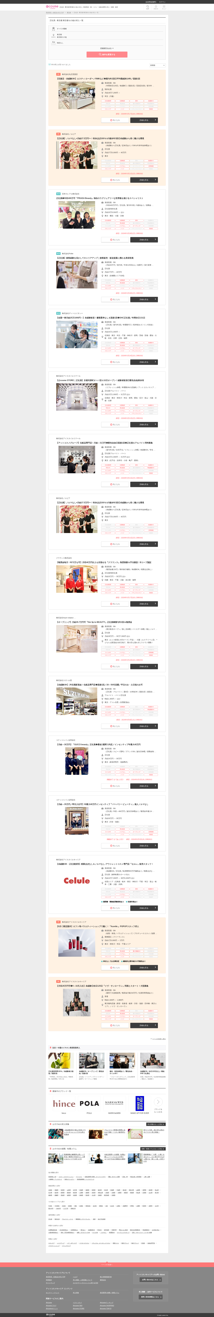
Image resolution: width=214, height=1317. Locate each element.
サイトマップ (50, 1283)
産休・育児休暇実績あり (67, 1232)
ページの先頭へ (107, 1265)
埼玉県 (106, 1190)
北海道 (50, 1190)
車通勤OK (112, 1232)
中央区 (50, 1206)
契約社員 (57, 1219)
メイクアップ (61, 1243)
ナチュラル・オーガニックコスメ (101, 1243)
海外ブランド (135, 1243)
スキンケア (51, 1243)
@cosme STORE (78, 1308)
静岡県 (63, 1192)
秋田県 (63, 1190)
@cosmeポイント (52, 1308)
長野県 (144, 1190)
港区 (75, 1206)
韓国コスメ (116, 1243)
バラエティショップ (54, 1245)
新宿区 (70, 1206)
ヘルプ (75, 1277)
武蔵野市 (125, 1206)
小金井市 (58, 1208)
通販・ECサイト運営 (114, 1176)
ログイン (162, 2)
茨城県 (112, 1190)
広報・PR (125, 1176)
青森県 (56, 1190)
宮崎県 (100, 1195)
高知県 (63, 1195)
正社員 (50, 1219)
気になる (116, 120)
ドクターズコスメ (84, 1243)
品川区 (95, 1206)
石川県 (50, 1192)
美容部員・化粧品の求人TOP (55, 1277)
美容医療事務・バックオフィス (85, 1179)
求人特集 (76, 1293)
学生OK (99, 1230)
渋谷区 (64, 1206)
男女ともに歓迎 (123, 1230)
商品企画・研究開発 (135, 1176)
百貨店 (143, 1243)
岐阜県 (75, 1192)
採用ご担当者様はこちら (150, 1297)
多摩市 (150, 1206)
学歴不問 (114, 1230)
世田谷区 (88, 1206)
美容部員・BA (52, 1176)
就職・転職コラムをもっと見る (152, 1149)
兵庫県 (119, 1192)
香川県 (157, 1192)
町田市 (144, 1206)
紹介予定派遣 (101, 1219)
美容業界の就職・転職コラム (109, 1293)
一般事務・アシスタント (55, 1179)
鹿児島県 (106, 1195)
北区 (106, 1206)
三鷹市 (138, 1206)
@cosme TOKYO (105, 1308)
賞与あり (83, 1230)
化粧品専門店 (151, 1243)
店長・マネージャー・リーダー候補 (142, 1232)
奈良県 (93, 1192)
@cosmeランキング (106, 1302)
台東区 (118, 1206)
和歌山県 (100, 1192)
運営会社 (103, 1280)
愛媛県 (56, 1195)
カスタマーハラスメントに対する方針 (85, 1283)
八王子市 (65, 1208)
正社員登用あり (64, 1230)
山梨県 (138, 1190)
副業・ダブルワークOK (83, 1232)
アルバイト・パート (67, 1219)
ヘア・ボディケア (72, 1243)
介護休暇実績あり (53, 1232)
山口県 (150, 1192)
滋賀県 (87, 1192)
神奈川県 (131, 1190)
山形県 (69, 1190)
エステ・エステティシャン (66, 1176)
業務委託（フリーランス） (83, 1219)
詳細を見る (144, 120)
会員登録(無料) (151, 2)
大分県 (93, 1195)
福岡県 (69, 1195)
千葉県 (118, 1190)
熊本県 (87, 1195)
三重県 (81, 1192)
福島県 (87, 1190)
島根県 (132, 1192)
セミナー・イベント (52, 1293)
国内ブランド (125, 1243)
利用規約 (49, 1280)
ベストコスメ (77, 1302)
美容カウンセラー (69, 1179)
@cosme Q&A (77, 1305)
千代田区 (57, 1206)
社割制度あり (74, 1230)
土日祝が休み (155, 1230)
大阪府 (107, 1192)
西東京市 (73, 1208)
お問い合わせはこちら (150, 1280)
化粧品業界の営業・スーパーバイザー (95, 1176)
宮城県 (81, 1190)
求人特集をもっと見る (154, 1124)
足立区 (112, 1206)
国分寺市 (50, 1208)
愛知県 (69, 1192)
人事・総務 (147, 1176)
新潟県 (150, 1190)
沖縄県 (113, 1195)
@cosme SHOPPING (107, 1305)
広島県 (144, 1192)
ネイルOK (95, 1232)
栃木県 (100, 1190)
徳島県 (50, 1195)
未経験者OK (91, 1230)
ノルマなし (103, 1232)
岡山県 (138, 1192)
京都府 (113, 1192)
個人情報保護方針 (106, 1277)
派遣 (94, 1219)
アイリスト (79, 1176)
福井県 (56, 1192)
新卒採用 (106, 1230)
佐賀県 (75, 1195)
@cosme (49, 1302)
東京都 (124, 1190)
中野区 (132, 1206)
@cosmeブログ (51, 1305)
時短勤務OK (146, 1230)
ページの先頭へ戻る (159, 1039)
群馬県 (93, 1190)
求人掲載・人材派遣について (82, 1280)
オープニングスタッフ (123, 1232)
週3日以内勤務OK (135, 1230)
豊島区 (101, 1206)
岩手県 (75, 1190)
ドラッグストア (66, 1245)
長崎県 (81, 1195)
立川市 (157, 1206)
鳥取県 (126, 1192)
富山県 (157, 1190)
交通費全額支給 (52, 1230)
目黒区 (81, 1206)
